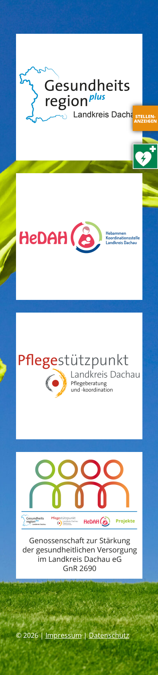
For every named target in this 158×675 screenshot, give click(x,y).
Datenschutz (109, 635)
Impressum (64, 635)
